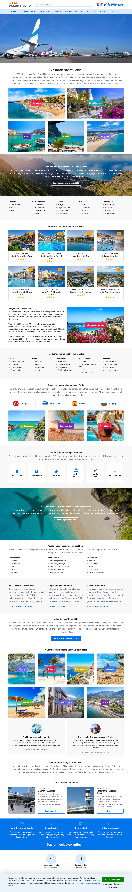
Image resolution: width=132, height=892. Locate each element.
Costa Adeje (93, 564)
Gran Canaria (15, 205)
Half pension (39, 208)
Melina (36, 364)
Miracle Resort (16, 367)
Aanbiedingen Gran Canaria (59, 567)
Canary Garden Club (65, 367)
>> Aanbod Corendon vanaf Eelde (20, 607)
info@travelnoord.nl (51, 868)
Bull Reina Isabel (64, 364)
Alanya (60, 205)
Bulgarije (84, 213)
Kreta (13, 208)
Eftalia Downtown (17, 361)
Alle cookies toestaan (113, 879)
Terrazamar (62, 361)
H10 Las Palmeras (111, 370)
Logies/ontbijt (39, 211)
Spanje (83, 205)
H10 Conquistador (111, 365)
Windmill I (38, 361)
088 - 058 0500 (80, 868)
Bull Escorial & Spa (65, 370)
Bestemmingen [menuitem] (14, 11)
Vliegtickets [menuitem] (79, 11)
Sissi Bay (37, 370)
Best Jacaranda (110, 362)
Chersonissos (63, 211)
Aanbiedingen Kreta (57, 569)
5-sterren (108, 208)
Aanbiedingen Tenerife (58, 561)
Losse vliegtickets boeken (66, 520)
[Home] (19, 4)
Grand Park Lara (16, 370)
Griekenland (85, 208)
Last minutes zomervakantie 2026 (66, 183)
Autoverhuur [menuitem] (68, 11)
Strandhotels (109, 211)
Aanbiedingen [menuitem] (29, 11)
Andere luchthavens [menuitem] (108, 11)
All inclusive (38, 205)
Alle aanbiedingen (56, 572)
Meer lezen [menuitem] (91, 11)
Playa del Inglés (64, 208)
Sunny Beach (62, 213)
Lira (82, 369)
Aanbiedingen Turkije (57, 564)
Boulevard (14, 364)
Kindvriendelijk (110, 213)
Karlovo (84, 361)
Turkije (83, 211)
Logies (37, 213)
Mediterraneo (39, 367)
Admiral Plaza (86, 372)
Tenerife (14, 211)
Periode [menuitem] (56, 11)
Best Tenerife (110, 367)
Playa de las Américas (97, 572)
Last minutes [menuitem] (44, 11)
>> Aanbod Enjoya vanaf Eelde (97, 607)
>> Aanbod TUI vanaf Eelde (57, 607)
